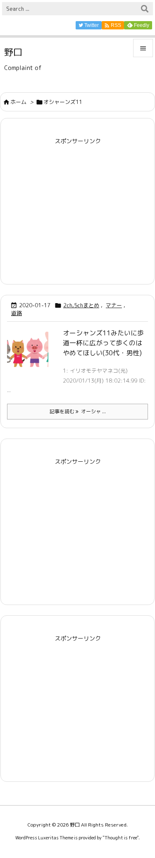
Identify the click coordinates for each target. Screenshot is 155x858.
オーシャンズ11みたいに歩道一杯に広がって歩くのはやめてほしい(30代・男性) (103, 342)
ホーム (18, 102)
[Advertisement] (77, 205)
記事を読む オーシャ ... (78, 411)
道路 (16, 313)
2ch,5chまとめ (81, 305)
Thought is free (121, 837)
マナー (114, 305)
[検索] (144, 8)
